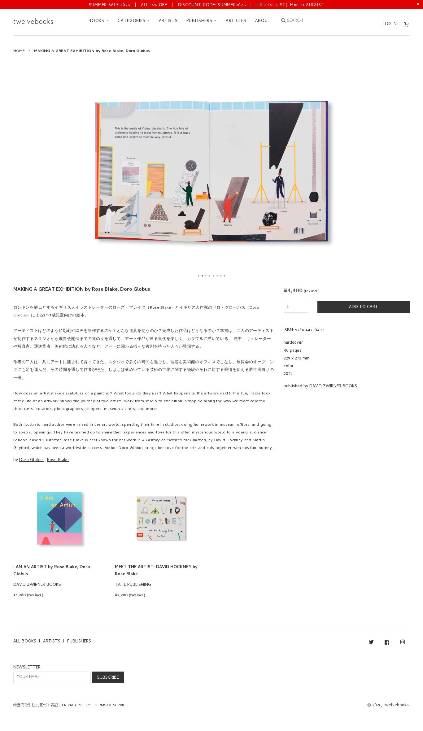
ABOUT (263, 21)
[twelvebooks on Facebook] (387, 643)
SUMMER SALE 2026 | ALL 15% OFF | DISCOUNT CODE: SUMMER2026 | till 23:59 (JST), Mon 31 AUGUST (206, 5)
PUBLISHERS (200, 21)
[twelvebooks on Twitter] (371, 643)
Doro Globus (31, 460)
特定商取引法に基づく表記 (35, 706)
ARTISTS (168, 21)
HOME (19, 51)
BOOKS (97, 21)
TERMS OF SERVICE (111, 706)
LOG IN (390, 24)
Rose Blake (58, 460)
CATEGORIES (132, 21)
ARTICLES (236, 21)
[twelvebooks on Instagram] (402, 643)
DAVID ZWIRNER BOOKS (333, 386)
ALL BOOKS (24, 641)
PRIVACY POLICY (76, 706)
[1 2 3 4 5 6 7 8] (211, 171)
